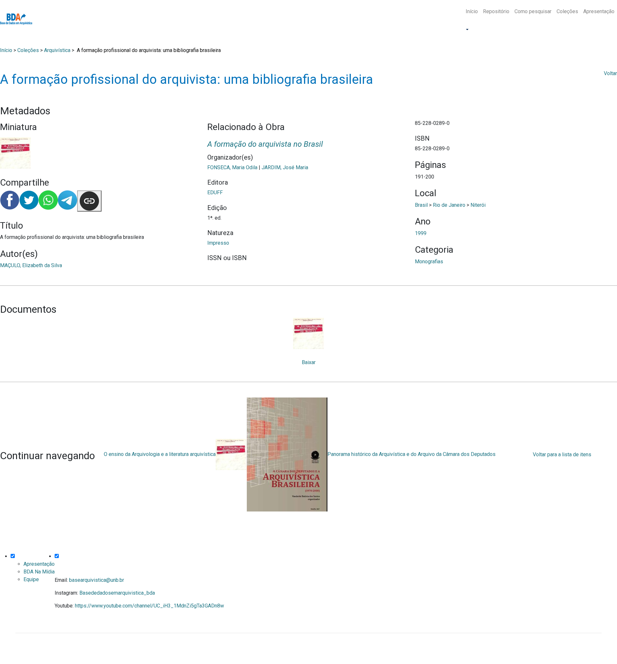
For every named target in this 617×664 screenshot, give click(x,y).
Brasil (421, 205)
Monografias (429, 261)
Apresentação (598, 11)
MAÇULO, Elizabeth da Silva (31, 265)
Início (472, 11)
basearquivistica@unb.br (96, 580)
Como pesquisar (532, 11)
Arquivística (57, 50)
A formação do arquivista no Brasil (265, 144)
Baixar (309, 362)
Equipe (31, 579)
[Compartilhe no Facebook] (9, 201)
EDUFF (215, 192)
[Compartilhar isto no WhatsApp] (48, 201)
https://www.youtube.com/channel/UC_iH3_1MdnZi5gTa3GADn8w (149, 606)
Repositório (496, 11)
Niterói (478, 205)
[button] (466, 30)
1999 (420, 233)
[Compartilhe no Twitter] (29, 201)
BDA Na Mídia (39, 572)
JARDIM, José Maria (285, 167)
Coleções (567, 11)
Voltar (610, 73)
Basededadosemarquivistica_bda (117, 593)
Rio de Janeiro (449, 205)
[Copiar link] (89, 201)
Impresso (218, 243)
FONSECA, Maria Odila (232, 167)
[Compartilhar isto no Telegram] (67, 201)
